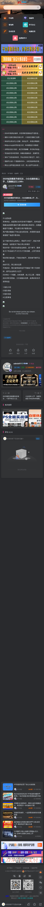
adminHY (11, 186)
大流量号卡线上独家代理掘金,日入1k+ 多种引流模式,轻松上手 (26, 832)
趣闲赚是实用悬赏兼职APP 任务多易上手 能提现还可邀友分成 (27, 823)
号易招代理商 (14, 896)
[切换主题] (40, 887)
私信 (39, 187)
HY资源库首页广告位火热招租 (24, 784)
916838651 (24, 323)
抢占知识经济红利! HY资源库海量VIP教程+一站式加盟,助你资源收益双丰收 (27, 795)
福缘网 (16, 173)
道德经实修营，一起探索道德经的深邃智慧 (27, 813)
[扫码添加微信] (40, 882)
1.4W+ (18, 367)
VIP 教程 (10, 173)
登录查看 (23, 205)
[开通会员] (40, 872)
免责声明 (34, 868)
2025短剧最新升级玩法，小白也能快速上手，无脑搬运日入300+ (21, 180)
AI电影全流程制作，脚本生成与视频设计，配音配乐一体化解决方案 (27, 804)
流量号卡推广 (24, 896)
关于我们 (10, 868)
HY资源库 (13, 871)
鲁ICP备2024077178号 (32, 871)
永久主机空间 (34, 896)
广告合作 (18, 868)
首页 (4, 173)
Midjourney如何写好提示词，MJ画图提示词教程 (21, 145)
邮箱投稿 (26, 868)
